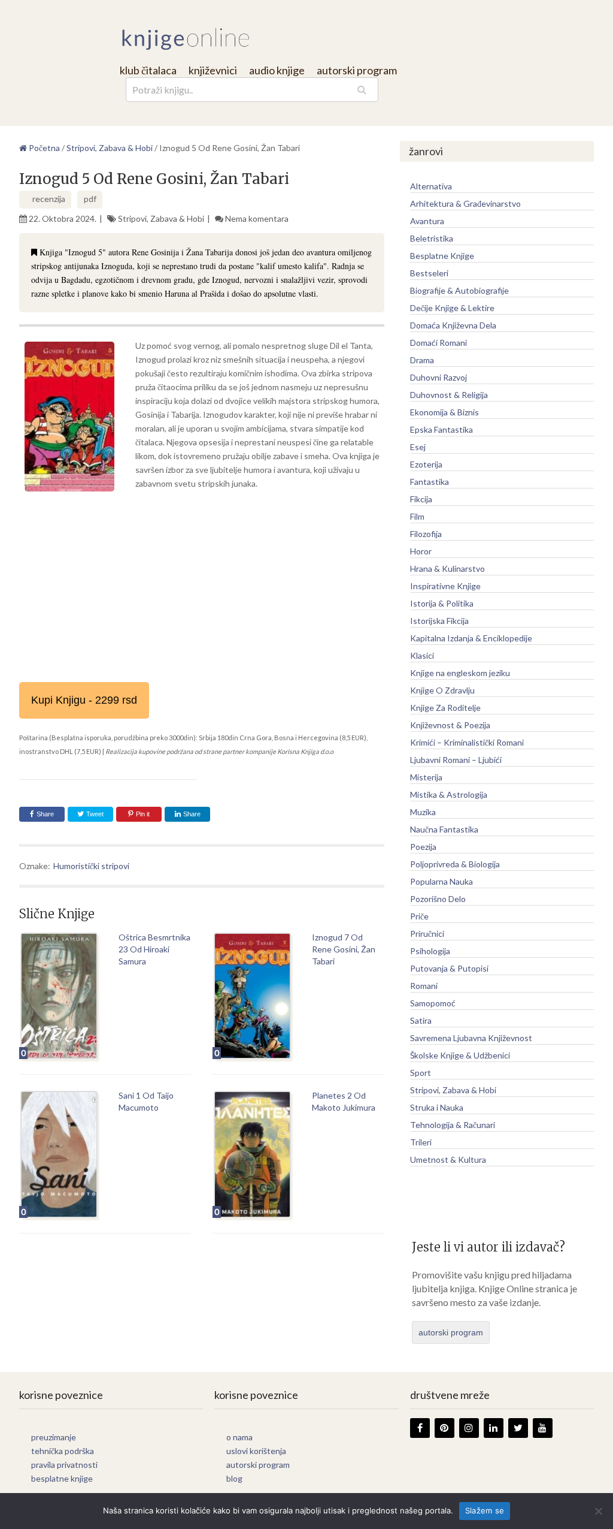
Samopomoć (433, 1003)
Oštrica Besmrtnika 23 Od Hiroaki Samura (154, 949)
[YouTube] (543, 1428)
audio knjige (277, 70)
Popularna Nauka (441, 881)
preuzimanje (53, 1437)
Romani (424, 986)
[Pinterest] (444, 1428)
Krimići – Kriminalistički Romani (467, 742)
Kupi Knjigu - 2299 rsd (84, 700)
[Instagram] (469, 1428)
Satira (421, 1020)
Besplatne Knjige (442, 256)
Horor (421, 551)
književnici (213, 70)
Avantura (427, 221)
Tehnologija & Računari (452, 1125)
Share (45, 814)
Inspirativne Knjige (445, 586)
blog (234, 1478)
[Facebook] (420, 1428)
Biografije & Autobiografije (459, 290)
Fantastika (429, 482)
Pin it (143, 814)
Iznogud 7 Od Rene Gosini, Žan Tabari (343, 949)
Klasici (422, 655)
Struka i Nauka (436, 1107)
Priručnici (427, 933)
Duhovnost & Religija (449, 395)
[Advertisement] (201, 586)
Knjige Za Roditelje (445, 707)
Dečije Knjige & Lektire (452, 308)
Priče (419, 916)
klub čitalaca (148, 70)
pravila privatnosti (64, 1464)
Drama (422, 360)
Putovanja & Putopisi (449, 968)
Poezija (423, 847)
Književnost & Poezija (450, 725)
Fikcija (421, 499)
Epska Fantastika (441, 429)
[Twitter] (518, 1428)
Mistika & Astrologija (448, 794)
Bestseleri (429, 273)
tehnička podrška (62, 1451)
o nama (239, 1437)
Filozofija (426, 534)
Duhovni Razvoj (438, 377)
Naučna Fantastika (444, 829)
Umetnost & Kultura (448, 1159)
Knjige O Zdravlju (442, 690)
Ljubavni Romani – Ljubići (456, 760)
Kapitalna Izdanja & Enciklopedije (471, 638)
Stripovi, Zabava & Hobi (161, 218)
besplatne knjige (62, 1478)
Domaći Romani (438, 342)
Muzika (423, 812)
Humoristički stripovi (91, 866)
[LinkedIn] (493, 1428)
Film (417, 516)
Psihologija (430, 951)
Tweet (94, 814)
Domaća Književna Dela (453, 325)
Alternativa (431, 186)
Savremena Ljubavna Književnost (471, 1038)
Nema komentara (257, 218)
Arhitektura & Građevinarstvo (465, 203)
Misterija (426, 777)
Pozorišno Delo (438, 899)
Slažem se (484, 1510)
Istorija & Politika (442, 603)
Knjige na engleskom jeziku (460, 673)
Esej (418, 447)
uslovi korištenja (256, 1451)
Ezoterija (426, 464)
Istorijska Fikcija (439, 621)
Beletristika (431, 238)
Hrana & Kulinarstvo (447, 568)
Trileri (421, 1142)
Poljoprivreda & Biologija (455, 864)
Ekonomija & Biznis (444, 412)
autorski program (357, 70)
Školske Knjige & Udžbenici (460, 1055)
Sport (420, 1072)
